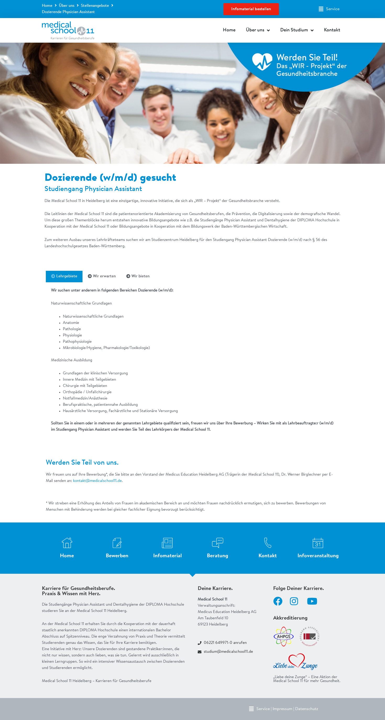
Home (47, 6)
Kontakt (332, 30)
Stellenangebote (95, 6)
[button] (329, 9)
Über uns (66, 6)
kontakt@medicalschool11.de (97, 481)
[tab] (64, 276)
